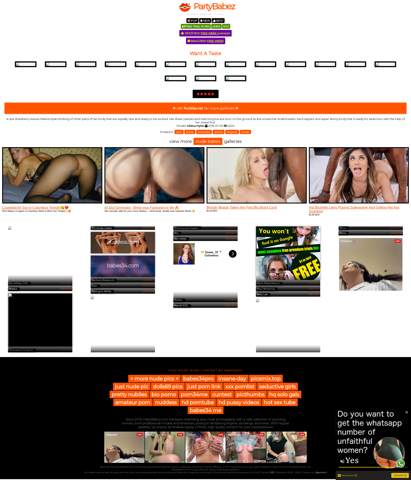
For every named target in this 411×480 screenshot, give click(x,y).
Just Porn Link (204, 386)
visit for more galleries (205, 108)
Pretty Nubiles (129, 394)
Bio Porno (164, 394)
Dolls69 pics (168, 386)
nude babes (208, 141)
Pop (193, 20)
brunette (204, 132)
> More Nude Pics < (154, 378)
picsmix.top (266, 378)
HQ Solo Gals (284, 394)
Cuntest (222, 394)
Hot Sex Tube (280, 402)
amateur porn (132, 402)
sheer (245, 132)
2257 (272, 472)
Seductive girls (277, 386)
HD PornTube (198, 402)
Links (216, 26)
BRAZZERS (207, 41)
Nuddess (166, 402)
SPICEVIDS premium (207, 33)
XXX (226, 26)
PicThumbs (251, 394)
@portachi (321, 472)
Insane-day (232, 378)
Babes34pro (198, 378)
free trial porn (197, 26)
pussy (190, 132)
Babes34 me (205, 410)
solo (179, 132)
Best (219, 20)
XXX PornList (240, 386)
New (206, 20)
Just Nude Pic (131, 386)
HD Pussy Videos (239, 402)
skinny (218, 132)
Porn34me (194, 394)
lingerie (232, 132)
